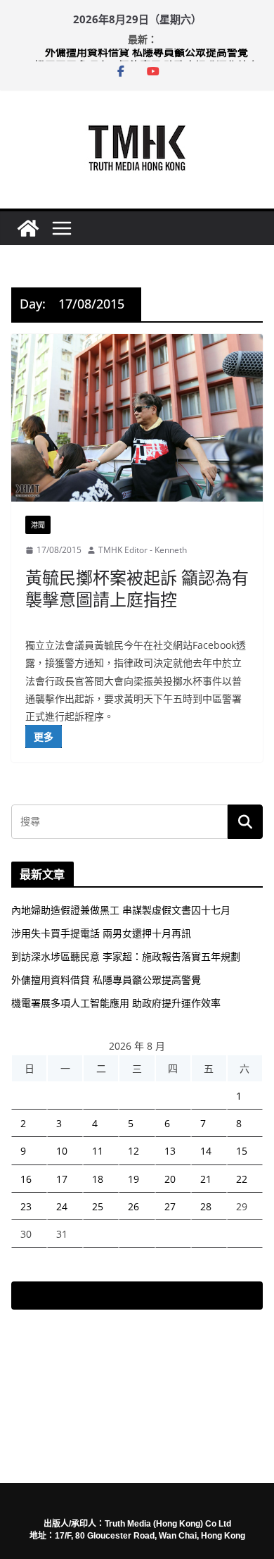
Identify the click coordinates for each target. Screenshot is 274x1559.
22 (241, 1179)
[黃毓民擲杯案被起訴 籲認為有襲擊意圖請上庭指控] (137, 418)
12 (133, 1150)
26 (133, 1206)
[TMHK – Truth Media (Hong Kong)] (28, 228)
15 (241, 1150)
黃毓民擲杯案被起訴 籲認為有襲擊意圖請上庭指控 (137, 588)
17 (61, 1179)
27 (170, 1206)
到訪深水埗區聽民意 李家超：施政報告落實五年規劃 (125, 956)
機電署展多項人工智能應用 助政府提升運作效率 (116, 1003)
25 (97, 1206)
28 (205, 1206)
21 (205, 1179)
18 (97, 1179)
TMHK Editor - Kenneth (142, 550)
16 (26, 1179)
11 (97, 1150)
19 (133, 1179)
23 (26, 1206)
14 (205, 1150)
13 (170, 1150)
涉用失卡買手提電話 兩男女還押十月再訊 (101, 933)
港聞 (38, 525)
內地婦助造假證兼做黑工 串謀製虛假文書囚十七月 (120, 910)
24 (61, 1206)
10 (61, 1150)
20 (170, 1179)
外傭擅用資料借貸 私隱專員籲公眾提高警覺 (146, 56)
